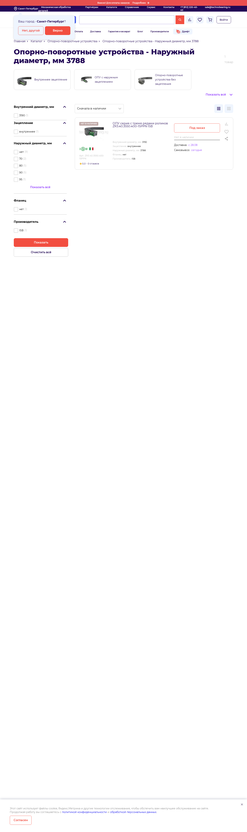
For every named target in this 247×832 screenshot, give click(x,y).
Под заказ (197, 128)
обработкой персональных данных (133, 812)
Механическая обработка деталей (54, 9)
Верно (58, 30)
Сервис (151, 7)
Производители (159, 31)
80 (20, 165)
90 (20, 172)
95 (20, 179)
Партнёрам (91, 7)
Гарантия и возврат (119, 31)
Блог (140, 31)
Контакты (168, 7)
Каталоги (111, 7)
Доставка (95, 31)
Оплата (79, 31)
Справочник (132, 7)
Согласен (21, 820)
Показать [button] (41, 242)
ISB (21, 230)
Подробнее (139, 2)
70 (20, 158)
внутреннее (27, 131)
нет (21, 152)
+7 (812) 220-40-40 (189, 8)
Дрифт (186, 31)
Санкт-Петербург (28, 8)
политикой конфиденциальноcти (84, 812)
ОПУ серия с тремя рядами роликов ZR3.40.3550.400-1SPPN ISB (140, 125)
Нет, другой (31, 30)
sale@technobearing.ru (217, 7)
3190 (22, 115)
